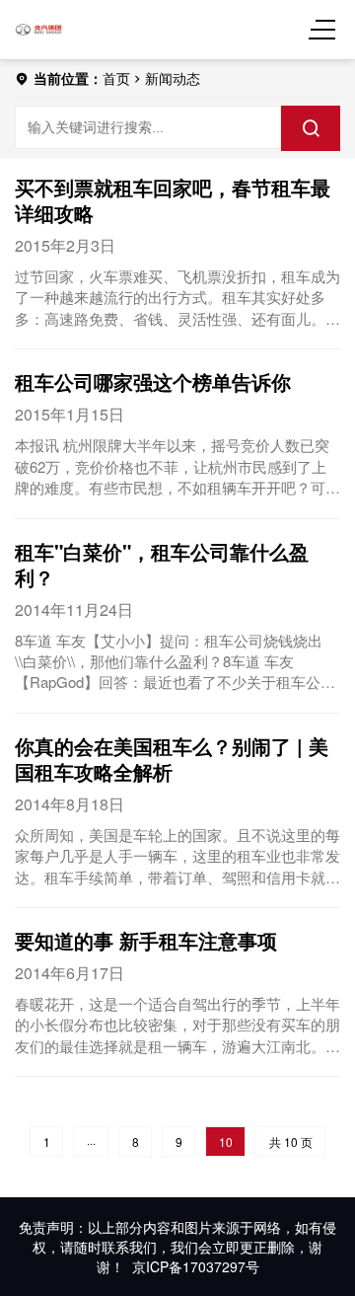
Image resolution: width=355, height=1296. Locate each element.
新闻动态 (172, 78)
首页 (116, 78)
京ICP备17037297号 (195, 1266)
